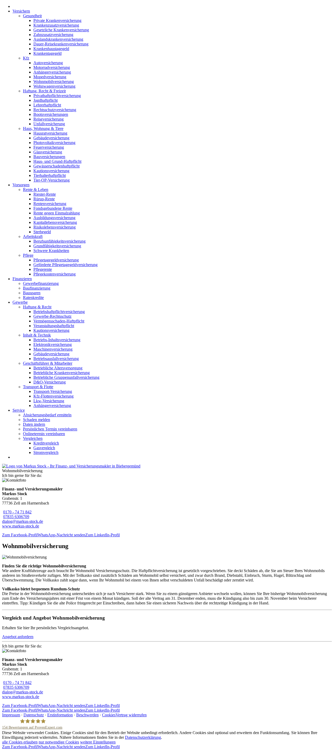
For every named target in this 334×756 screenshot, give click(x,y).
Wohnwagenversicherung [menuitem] (54, 86)
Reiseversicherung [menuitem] (48, 119)
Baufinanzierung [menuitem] (36, 288)
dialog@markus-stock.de (22, 521)
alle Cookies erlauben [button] (20, 742)
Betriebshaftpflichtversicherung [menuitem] (59, 311)
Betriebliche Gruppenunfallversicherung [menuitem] (66, 377)
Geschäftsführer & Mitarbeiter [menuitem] (47, 363)
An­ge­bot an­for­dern (17, 636)
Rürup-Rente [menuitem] (44, 199)
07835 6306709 (16, 516)
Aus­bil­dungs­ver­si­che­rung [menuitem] (54, 217)
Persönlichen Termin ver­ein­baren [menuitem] (50, 429)
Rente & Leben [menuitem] (35, 189)
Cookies (109, 715)
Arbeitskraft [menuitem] (33, 236)
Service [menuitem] (19, 410)
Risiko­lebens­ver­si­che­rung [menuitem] (54, 227)
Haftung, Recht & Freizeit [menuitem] (44, 91)
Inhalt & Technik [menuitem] (37, 335)
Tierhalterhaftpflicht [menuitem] (49, 175)
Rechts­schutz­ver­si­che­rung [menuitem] (54, 109)
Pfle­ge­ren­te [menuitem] (42, 269)
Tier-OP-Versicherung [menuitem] (51, 180)
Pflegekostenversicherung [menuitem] (54, 274)
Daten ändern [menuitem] (34, 424)
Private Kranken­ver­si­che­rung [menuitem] (57, 20)
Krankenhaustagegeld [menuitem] (51, 48)
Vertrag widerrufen (131, 715)
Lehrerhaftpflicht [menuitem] (47, 105)
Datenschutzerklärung (143, 737)
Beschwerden (87, 715)
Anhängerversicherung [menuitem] (52, 72)
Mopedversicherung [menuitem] (49, 77)
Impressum (11, 715)
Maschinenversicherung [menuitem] (53, 349)
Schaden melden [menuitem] (36, 419)
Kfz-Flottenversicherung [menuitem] (53, 396)
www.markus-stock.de (20, 526)
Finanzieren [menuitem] (22, 279)
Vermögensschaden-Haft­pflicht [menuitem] (58, 321)
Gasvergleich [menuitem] (44, 448)
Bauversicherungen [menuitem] (49, 156)
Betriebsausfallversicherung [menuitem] (56, 358)
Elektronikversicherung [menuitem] (52, 344)
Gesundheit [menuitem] (32, 16)
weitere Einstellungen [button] (98, 742)
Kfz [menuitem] (26, 58)
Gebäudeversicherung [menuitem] (51, 138)
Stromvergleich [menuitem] (45, 452)
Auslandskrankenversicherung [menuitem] (58, 39)
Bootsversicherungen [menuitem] (50, 114)
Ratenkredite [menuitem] (33, 297)
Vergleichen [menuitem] (33, 438)
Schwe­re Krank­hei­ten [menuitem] (51, 250)
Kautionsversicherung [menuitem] (51, 171)
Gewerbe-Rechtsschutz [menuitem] (52, 316)
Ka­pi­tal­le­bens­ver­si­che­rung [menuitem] (55, 222)
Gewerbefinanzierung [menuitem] (41, 283)
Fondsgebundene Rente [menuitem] (52, 208)
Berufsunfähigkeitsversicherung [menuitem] (59, 241)
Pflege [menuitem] (28, 255)
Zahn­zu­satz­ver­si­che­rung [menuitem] (53, 34)
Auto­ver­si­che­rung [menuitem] (48, 63)
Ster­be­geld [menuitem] (42, 232)
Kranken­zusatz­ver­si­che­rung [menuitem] (56, 25)
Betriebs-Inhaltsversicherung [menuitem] (56, 340)
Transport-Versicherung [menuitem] (52, 391)
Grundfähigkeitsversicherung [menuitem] (57, 246)
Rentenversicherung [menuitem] (49, 203)
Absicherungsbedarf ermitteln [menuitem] (47, 415)
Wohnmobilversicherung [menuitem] (53, 81)
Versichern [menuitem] (21, 11)
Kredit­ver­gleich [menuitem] (46, 443)
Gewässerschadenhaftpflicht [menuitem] (56, 166)
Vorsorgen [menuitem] (21, 185)
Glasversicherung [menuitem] (47, 152)
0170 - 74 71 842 (17, 512)
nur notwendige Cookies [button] (59, 742)
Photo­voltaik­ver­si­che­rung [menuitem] (54, 142)
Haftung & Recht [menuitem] (37, 307)
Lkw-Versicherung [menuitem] (48, 401)
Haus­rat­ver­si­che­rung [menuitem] (50, 133)
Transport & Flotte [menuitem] (38, 387)
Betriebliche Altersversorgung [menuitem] (57, 368)
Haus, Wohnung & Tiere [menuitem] (43, 128)
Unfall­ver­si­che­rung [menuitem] (49, 124)
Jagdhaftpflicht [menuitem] (45, 100)
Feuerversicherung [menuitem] (48, 147)
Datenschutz (33, 715)
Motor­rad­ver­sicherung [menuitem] (51, 67)
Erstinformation (60, 715)
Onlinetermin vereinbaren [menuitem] (44, 433)
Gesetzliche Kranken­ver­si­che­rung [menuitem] (61, 30)
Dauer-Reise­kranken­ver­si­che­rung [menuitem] (60, 44)
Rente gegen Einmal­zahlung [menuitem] (56, 213)
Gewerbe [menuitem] (20, 302)
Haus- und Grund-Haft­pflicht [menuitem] (57, 161)
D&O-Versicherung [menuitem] (49, 382)
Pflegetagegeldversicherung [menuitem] (56, 260)
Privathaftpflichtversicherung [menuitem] (57, 95)
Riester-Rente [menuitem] (44, 194)
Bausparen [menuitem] (31, 293)
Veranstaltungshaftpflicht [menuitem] (53, 325)
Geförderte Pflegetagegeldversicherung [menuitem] (65, 264)
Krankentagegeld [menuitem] (47, 53)
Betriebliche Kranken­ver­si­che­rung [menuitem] (61, 372)
